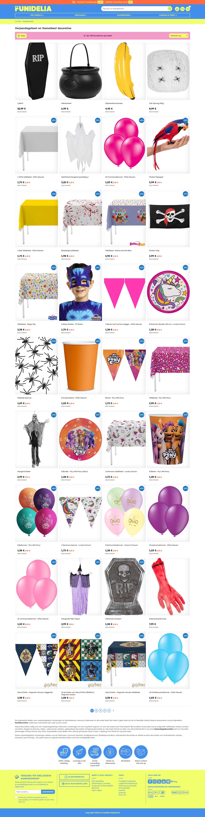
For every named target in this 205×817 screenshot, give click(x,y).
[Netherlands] (150, 781)
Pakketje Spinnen (24, 398)
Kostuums (80, 15)
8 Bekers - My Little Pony (159, 471)
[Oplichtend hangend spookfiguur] (80, 145)
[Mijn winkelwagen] (188, 9)
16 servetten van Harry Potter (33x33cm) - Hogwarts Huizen (78, 693)
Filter (23, 36)
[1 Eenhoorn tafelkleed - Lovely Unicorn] (124, 439)
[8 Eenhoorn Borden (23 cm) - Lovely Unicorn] (168, 292)
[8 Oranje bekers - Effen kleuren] (80, 366)
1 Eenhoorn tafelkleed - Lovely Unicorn (121, 471)
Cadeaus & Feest (167, 15)
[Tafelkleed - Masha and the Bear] (124, 218)
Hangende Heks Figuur (70, 619)
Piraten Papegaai (156, 177)
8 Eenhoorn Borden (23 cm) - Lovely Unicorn (167, 324)
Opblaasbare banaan (114, 103)
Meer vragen (97, 790)
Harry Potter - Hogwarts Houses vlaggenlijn (35, 692)
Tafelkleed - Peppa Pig (26, 324)
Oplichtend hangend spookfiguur (75, 177)
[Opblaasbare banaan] (124, 71)
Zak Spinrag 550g (156, 103)
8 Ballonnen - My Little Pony (28, 545)
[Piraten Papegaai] (168, 145)
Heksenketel (66, 103)
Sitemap (122, 793)
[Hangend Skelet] (36, 439)
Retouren (95, 788)
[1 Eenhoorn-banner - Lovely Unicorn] (80, 513)
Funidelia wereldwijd (127, 781)
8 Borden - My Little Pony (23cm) (74, 471)
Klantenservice (76, 777)
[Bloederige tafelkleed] (80, 218)
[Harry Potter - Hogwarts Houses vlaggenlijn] (36, 660)
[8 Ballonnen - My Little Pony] (36, 513)
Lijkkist (20, 103)
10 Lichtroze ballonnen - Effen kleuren (33, 619)
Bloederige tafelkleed (70, 250)
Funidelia (18, 21)
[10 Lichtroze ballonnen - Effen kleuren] (36, 587)
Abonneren (48, 792)
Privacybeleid (124, 788)
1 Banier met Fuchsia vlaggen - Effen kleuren (123, 324)
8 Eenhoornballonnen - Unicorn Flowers (121, 545)
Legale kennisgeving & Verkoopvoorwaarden (128, 784)
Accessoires (123, 15)
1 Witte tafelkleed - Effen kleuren (30, 177)
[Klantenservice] (182, 9)
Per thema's (36, 15)
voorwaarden (23, 800)
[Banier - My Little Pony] (124, 366)
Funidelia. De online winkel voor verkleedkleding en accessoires (33, 8)
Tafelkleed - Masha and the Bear (118, 250)
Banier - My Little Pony (114, 398)
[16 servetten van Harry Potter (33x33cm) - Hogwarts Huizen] (80, 660)
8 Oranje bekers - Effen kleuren (74, 398)
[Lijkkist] (36, 71)
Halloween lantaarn (113, 619)
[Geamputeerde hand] (168, 587)
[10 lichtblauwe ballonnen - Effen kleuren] (168, 660)
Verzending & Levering (101, 783)
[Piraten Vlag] (168, 218)
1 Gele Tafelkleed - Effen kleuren (30, 250)
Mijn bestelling (97, 781)
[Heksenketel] (80, 71)
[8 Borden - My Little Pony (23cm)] (80, 439)
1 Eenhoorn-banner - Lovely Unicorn (76, 545)
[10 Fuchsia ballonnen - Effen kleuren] (124, 145)
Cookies (122, 790)
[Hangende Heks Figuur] (80, 587)
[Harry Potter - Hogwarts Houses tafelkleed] (124, 660)
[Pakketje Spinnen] (36, 366)
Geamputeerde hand (157, 619)
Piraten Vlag (154, 250)
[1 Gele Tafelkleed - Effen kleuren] (36, 218)
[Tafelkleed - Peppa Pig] (36, 292)
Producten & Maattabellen (102, 786)
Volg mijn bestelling (75, 784)
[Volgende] (113, 710)
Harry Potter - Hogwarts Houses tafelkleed (122, 692)
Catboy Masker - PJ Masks (72, 324)
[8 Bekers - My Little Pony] (168, 439)
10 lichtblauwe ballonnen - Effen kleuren (165, 692)
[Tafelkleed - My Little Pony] (168, 366)
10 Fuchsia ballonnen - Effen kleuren (120, 177)
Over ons (122, 795)
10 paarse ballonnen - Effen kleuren (163, 545)
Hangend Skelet (23, 471)
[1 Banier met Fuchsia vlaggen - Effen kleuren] (124, 292)
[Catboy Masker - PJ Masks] (80, 292)
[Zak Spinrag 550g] (168, 71)
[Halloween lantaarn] (124, 587)
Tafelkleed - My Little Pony (160, 398)
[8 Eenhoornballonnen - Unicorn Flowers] (124, 513)
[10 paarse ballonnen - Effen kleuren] (168, 513)
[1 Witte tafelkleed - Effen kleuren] (36, 145)
